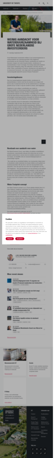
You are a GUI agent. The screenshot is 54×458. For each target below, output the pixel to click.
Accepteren (20, 238)
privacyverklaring (32, 233)
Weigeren (9, 238)
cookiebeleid (9, 235)
